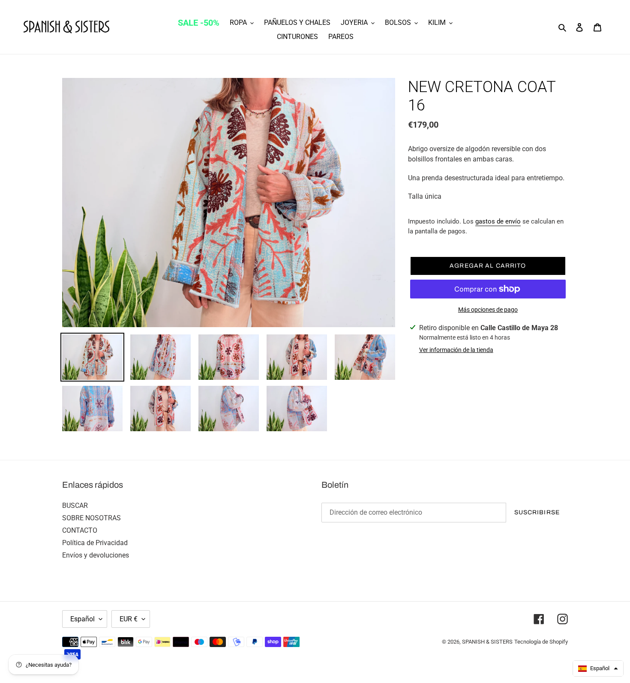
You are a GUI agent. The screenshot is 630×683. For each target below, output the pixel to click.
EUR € (129, 619)
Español (82, 619)
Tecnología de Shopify (541, 641)
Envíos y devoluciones (95, 555)
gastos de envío (498, 221)
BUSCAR (75, 505)
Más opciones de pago (488, 309)
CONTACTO (79, 530)
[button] (598, 668)
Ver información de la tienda (456, 349)
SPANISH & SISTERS (487, 641)
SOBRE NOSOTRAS (91, 518)
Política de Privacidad (95, 543)
